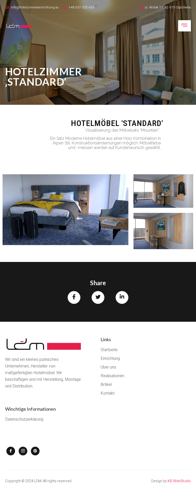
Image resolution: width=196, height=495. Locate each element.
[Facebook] (10, 451)
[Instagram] (23, 451)
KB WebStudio (179, 481)
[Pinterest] (35, 451)
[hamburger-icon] (184, 25)
